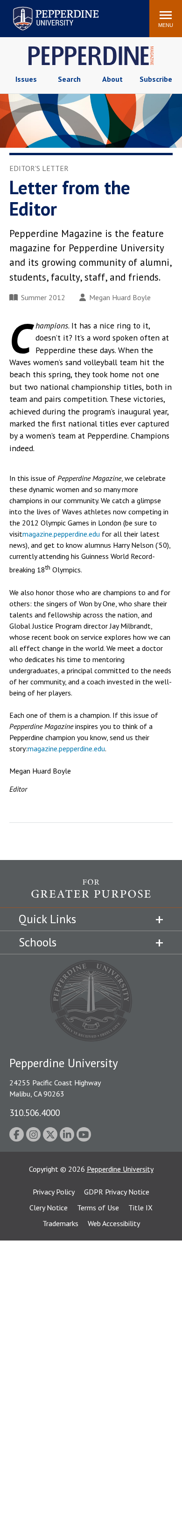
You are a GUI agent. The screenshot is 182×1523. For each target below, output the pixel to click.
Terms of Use (98, 1207)
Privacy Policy (54, 1191)
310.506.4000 (34, 1112)
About (112, 79)
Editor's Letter (39, 168)
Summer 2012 (43, 297)
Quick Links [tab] (47, 919)
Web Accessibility (114, 1223)
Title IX (140, 1207)
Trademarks (60, 1223)
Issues (26, 79)
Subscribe (156, 79)
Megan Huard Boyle (120, 297)
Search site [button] (15, 14)
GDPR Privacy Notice (116, 1191)
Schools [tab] (37, 942)
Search (69, 79)
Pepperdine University (44, 8)
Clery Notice (48, 1207)
